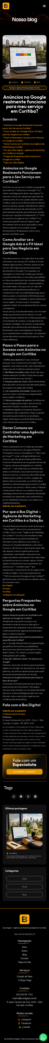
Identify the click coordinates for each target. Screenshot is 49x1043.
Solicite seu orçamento (14, 506)
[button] (44, 6)
